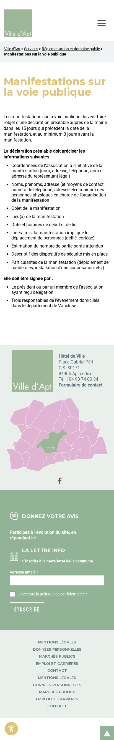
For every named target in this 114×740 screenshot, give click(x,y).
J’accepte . (53, 594)
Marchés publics (57, 656)
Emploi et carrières (57, 663)
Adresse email (24, 572)
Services (31, 49)
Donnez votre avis (50, 516)
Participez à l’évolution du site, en (43, 532)
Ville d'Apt (12, 49)
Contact (57, 670)
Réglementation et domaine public (71, 49)
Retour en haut (105, 727)
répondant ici (23, 538)
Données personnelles (57, 649)
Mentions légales (57, 642)
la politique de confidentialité (60, 594)
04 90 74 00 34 (83, 379)
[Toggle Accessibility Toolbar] (11, 728)
